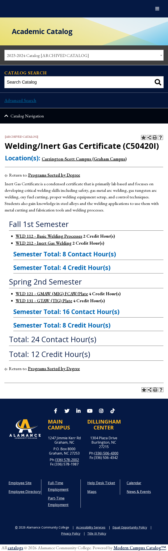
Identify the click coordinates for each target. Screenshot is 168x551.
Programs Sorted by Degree (54, 175)
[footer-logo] (25, 428)
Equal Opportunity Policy (129, 527)
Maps (91, 491)
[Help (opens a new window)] (160, 137)
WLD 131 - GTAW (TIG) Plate (44, 301)
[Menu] (157, 8)
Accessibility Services (90, 527)
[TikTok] (112, 410)
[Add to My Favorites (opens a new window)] (143, 137)
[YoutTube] (89, 411)
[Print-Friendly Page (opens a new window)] (154, 137)
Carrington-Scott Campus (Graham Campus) (84, 159)
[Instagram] (101, 411)
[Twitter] (66, 411)
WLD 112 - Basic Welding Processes (49, 236)
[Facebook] (55, 411)
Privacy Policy (70, 533)
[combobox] (84, 55)
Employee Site (20, 483)
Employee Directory (25, 491)
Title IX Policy (96, 533)
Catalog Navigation (27, 116)
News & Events (139, 491)
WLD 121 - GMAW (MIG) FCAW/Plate (52, 294)
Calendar (134, 483)
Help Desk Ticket (101, 483)
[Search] (158, 82)
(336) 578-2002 (67, 459)
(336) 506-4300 (106, 453)
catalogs (15, 548)
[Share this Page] (149, 137)
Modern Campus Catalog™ (140, 548)
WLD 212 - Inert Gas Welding (44, 243)
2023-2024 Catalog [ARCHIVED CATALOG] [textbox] (48, 55)
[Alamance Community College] (27, 8)
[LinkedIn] (78, 411)
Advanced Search (20, 100)
